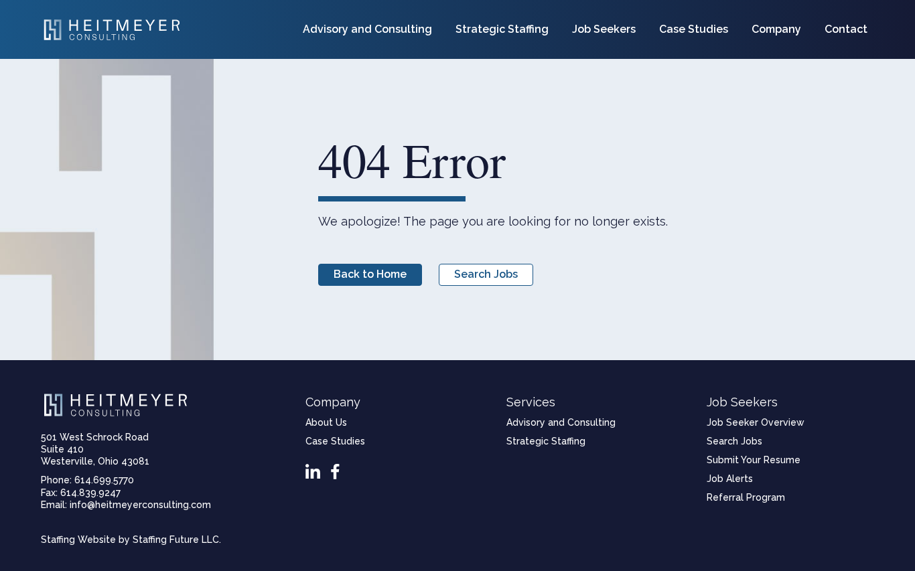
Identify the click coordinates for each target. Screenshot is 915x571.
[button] (370, 275)
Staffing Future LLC (176, 539)
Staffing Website (78, 539)
